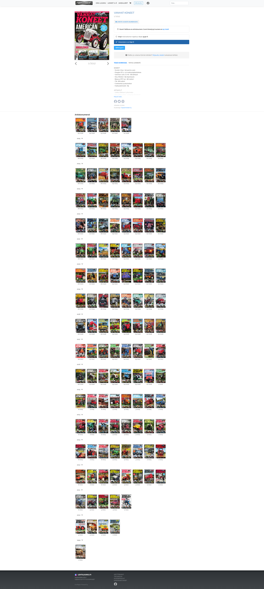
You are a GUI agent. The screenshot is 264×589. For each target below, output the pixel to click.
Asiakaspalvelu (80, 577)
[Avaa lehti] (80, 125)
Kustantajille (119, 578)
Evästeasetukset (120, 580)
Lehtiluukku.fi (84, 575)
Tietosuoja (118, 576)
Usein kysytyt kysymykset (85, 579)
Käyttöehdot (119, 574)
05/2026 (166, 29)
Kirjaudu (138, 3)
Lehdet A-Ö (112, 3)
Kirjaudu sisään (158, 55)
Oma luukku (101, 3)
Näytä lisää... (118, 96)
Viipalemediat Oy (126, 107)
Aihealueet (123, 3)
